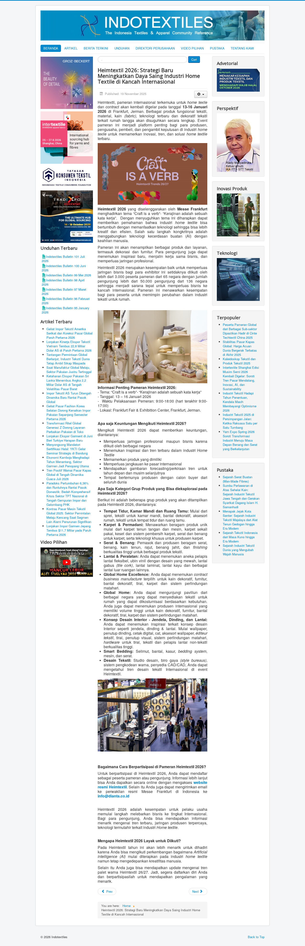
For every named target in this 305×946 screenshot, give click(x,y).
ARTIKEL (70, 48)
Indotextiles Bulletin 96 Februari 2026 (66, 300)
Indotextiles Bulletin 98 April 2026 (63, 282)
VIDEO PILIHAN (192, 48)
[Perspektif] (238, 142)
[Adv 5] (67, 137)
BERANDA (50, 48)
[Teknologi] (238, 279)
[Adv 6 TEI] (67, 216)
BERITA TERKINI (96, 48)
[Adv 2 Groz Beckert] (67, 83)
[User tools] (200, 94)
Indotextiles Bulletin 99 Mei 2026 (68, 275)
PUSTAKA (217, 48)
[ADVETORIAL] (238, 79)
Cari (194, 59)
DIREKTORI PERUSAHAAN (155, 48)
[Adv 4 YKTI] (67, 176)
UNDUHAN (121, 48)
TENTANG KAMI (242, 48)
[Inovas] (238, 214)
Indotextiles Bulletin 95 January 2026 (65, 310)
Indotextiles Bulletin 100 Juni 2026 (64, 268)
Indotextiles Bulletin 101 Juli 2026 (63, 258)
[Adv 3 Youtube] (67, 561)
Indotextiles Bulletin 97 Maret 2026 (64, 291)
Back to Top (256, 937)
